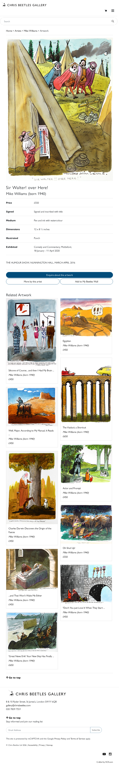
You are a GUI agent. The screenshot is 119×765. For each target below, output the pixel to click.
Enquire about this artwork (59, 275)
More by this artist (33, 281)
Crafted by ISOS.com (105, 761)
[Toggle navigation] (112, 10)
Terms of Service (78, 738)
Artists (18, 30)
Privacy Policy (60, 738)
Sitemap (49, 744)
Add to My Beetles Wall (86, 281)
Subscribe (96, 729)
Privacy (42, 744)
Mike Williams (30, 30)
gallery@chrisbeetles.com (18, 705)
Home (9, 30)
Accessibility (32, 744)
